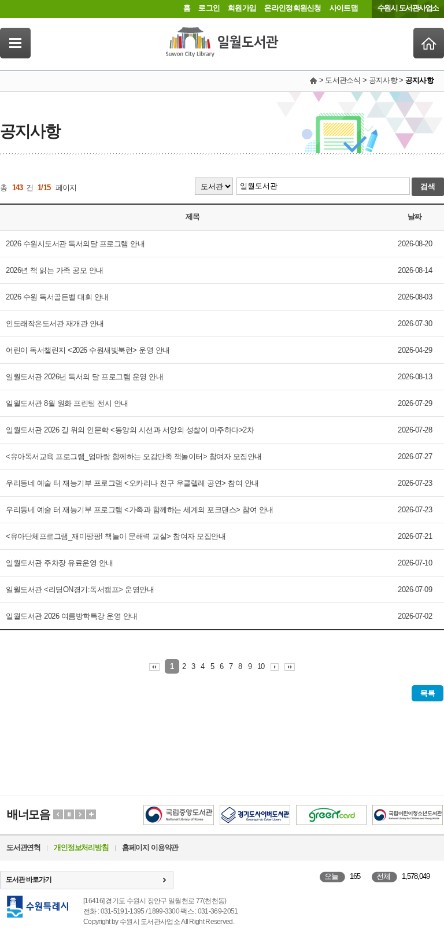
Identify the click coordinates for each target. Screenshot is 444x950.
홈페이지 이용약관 (150, 847)
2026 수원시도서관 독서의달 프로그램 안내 (75, 243)
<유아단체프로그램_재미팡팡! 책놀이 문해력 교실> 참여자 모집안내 (115, 536)
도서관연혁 (23, 847)
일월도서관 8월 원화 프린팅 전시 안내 (67, 403)
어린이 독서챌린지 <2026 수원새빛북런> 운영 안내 (88, 350)
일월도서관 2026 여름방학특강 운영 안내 (72, 616)
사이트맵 (344, 7)
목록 (427, 693)
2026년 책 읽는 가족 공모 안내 (54, 270)
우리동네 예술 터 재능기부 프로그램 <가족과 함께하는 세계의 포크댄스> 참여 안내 (139, 509)
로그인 (209, 7)
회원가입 (242, 7)
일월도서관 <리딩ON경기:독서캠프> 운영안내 (80, 589)
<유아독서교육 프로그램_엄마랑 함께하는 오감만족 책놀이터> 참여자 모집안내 (134, 456)
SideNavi (15, 43)
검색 (427, 186)
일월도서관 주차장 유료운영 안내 (59, 563)
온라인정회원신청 (292, 7)
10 (261, 666)
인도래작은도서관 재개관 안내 (55, 323)
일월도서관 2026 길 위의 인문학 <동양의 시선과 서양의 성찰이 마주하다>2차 (130, 430)
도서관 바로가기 (28, 879)
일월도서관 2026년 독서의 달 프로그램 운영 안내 (84, 376)
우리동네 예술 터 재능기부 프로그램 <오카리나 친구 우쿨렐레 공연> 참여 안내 (132, 483)
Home (428, 43)
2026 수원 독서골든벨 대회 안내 (57, 297)
